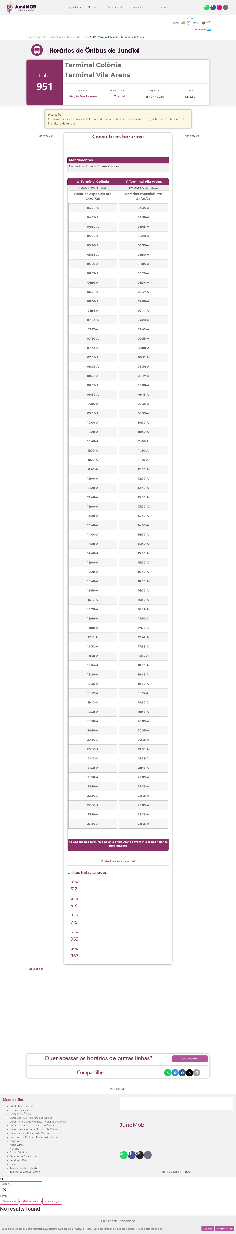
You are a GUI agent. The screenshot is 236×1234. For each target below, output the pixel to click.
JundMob (132, 1125)
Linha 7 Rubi (138, 7)
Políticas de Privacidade (23, 1156)
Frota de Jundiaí (19, 1110)
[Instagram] (219, 7)
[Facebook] (213, 7)
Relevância (9, 1201)
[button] (167, 1072)
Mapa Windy (17, 1145)
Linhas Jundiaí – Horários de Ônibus (69, 37)
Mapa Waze (16, 1141)
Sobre (13, 1164)
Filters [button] (8, 1195)
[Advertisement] (84, 24)
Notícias (92, 7)
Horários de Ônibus (20, 1114)
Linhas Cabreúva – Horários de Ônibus (31, 1118)
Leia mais (207, 1229)
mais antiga (52, 1201)
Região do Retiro (19, 1160)
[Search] (21, 1181)
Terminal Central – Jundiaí (24, 1168)
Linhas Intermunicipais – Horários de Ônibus (34, 1129)
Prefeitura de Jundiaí (122, 861)
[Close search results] (4, 1190)
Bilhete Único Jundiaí (21, 1106)
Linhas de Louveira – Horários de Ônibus (32, 1125)
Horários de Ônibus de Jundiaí (94, 50)
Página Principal (35, 37)
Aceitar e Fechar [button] (224, 1229)
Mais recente (30, 1201)
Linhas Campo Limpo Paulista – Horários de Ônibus (38, 1122)
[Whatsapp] (207, 7)
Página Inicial (74, 7)
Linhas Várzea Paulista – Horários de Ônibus (34, 1137)
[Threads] (225, 7)
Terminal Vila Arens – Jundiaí (25, 1172)
